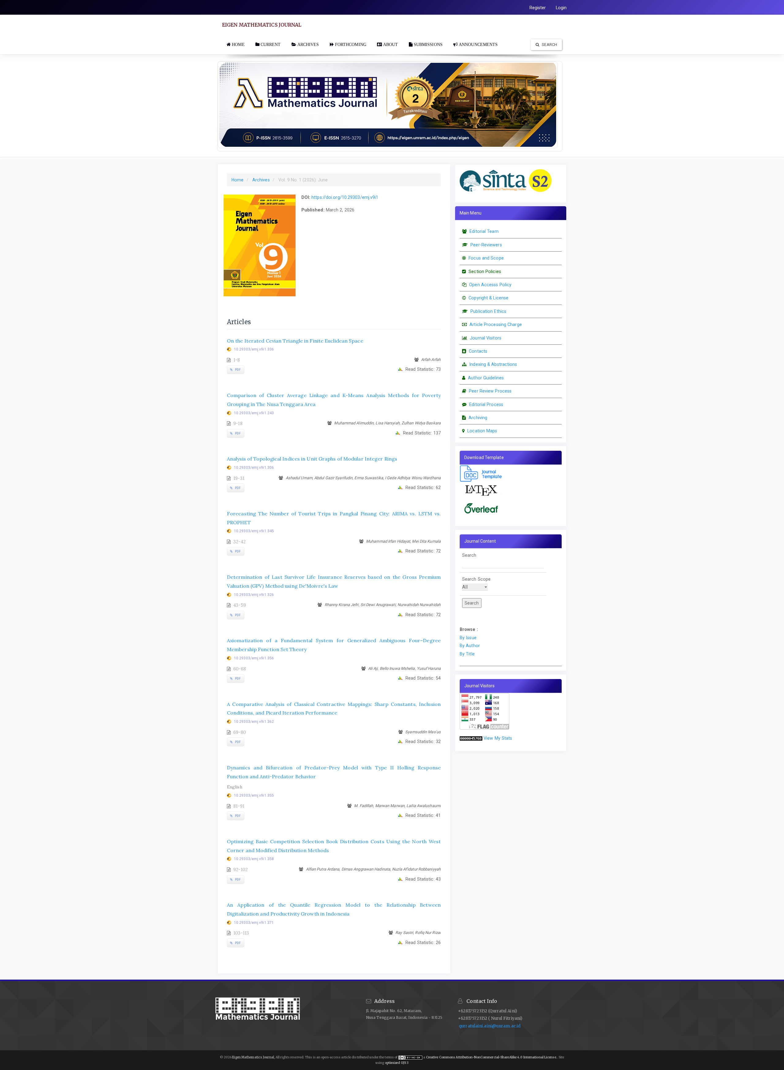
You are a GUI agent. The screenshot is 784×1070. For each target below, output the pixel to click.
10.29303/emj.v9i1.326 (254, 595)
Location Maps (482, 430)
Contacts (478, 351)
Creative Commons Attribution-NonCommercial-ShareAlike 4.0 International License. (491, 1057)
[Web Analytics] (471, 738)
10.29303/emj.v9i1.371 (254, 922)
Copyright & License (488, 297)
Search (549, 44)
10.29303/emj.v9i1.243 (254, 413)
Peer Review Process (490, 391)
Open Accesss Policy (490, 284)
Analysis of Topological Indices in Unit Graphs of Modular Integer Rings (312, 459)
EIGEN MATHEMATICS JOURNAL (262, 25)
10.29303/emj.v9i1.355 (254, 795)
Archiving (478, 417)
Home (237, 179)
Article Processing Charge (495, 324)
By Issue (468, 637)
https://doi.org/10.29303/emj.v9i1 (344, 197)
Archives (261, 179)
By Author (470, 645)
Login (561, 7)
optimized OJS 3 (396, 1063)
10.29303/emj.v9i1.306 (254, 467)
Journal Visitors (485, 338)
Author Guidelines (486, 377)
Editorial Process (486, 404)
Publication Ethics (488, 311)
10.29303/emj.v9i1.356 (254, 658)
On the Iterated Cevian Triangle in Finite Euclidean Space (295, 341)
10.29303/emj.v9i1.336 (254, 349)
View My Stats (498, 738)
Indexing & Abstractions (493, 364)
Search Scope (476, 579)
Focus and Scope (486, 258)
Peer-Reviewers (486, 244)
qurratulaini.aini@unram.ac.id (490, 1026)
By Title (467, 653)
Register (538, 7)
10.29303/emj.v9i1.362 (254, 721)
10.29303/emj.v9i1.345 (254, 531)
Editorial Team (483, 231)
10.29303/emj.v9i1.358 (254, 859)
